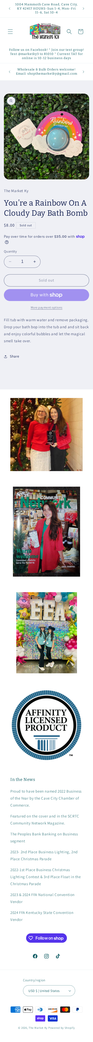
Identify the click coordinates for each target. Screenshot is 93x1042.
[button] (10, 31)
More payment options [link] (47, 307)
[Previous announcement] (9, 8)
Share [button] (14, 356)
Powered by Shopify (61, 1028)
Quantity (10, 251)
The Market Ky (38, 1028)
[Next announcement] (83, 8)
